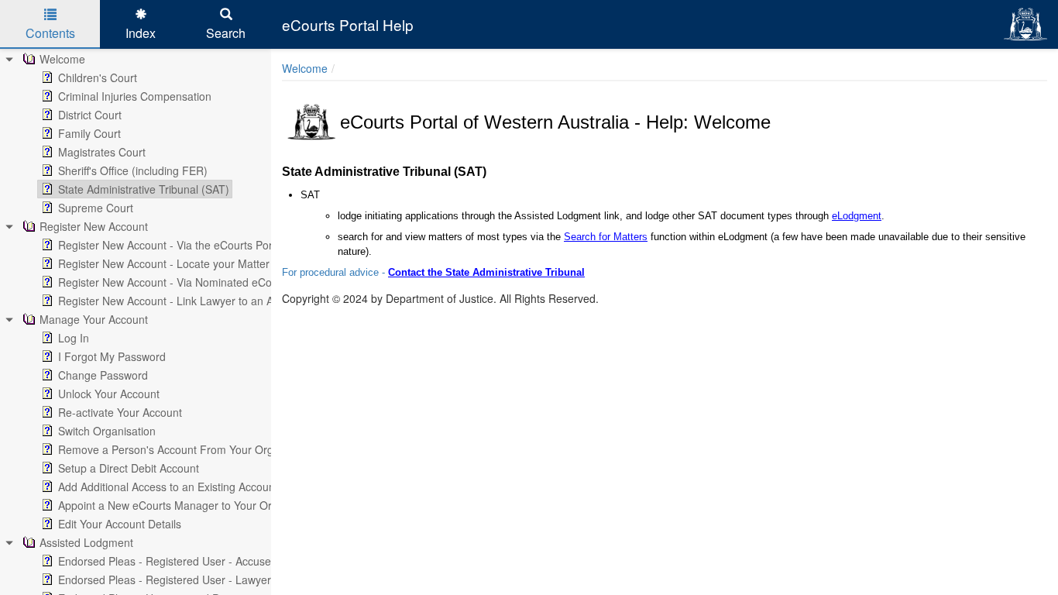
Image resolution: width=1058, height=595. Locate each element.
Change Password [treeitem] (103, 375)
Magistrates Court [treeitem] (102, 152)
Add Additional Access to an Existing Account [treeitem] (168, 486)
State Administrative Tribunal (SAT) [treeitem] (143, 189)
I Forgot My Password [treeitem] (112, 356)
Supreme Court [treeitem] (95, 207)
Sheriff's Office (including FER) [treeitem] (133, 170)
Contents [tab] (50, 33)
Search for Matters (606, 236)
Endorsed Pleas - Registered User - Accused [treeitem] (167, 561)
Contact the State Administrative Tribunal (486, 272)
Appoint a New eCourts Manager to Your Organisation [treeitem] (190, 505)
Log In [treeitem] (73, 338)
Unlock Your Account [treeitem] (109, 393)
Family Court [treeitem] (89, 133)
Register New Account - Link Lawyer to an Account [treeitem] (182, 300)
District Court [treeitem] (90, 114)
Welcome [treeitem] (62, 59)
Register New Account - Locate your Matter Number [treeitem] (185, 263)
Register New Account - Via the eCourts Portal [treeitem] (171, 245)
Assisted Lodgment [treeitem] (86, 542)
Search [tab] (226, 33)
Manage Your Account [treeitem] (94, 319)
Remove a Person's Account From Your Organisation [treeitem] (188, 449)
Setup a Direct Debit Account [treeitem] (128, 468)
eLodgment (856, 216)
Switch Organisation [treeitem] (107, 431)
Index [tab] (140, 33)
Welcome (305, 68)
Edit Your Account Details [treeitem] (119, 523)
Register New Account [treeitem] (94, 226)
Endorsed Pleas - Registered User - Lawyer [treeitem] (164, 579)
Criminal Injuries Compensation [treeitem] (134, 96)
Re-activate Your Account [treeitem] (120, 412)
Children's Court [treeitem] (97, 77)
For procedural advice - (335, 272)
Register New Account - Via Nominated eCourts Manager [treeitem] (198, 282)
